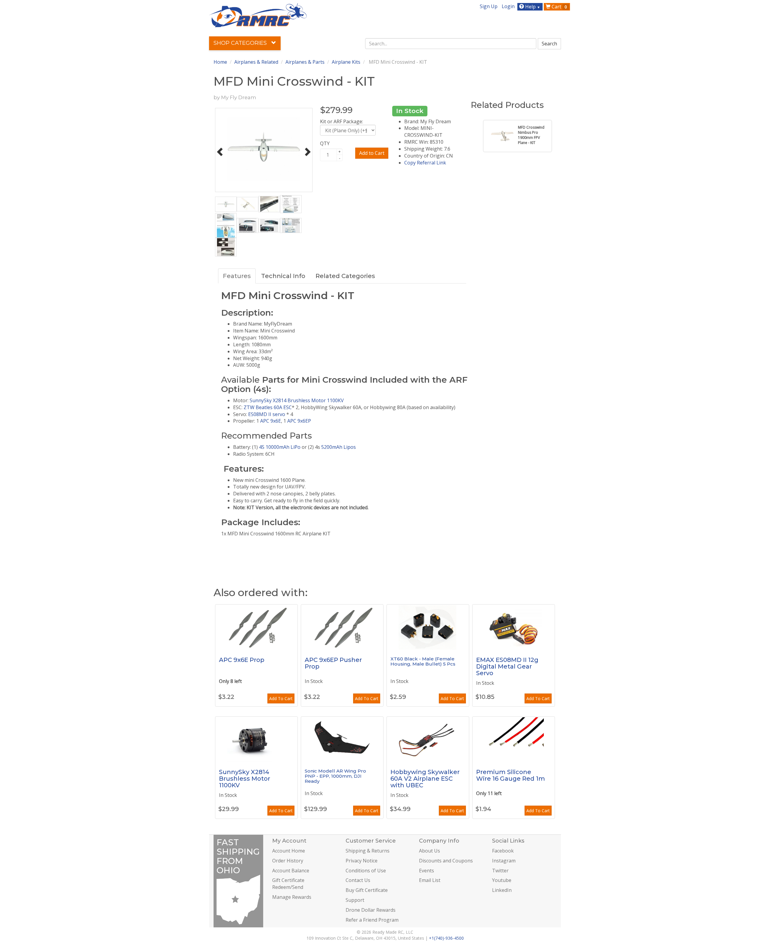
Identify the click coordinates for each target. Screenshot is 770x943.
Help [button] (532, 6)
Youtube (501, 880)
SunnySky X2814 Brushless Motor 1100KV (297, 400)
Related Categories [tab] (345, 276)
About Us (429, 850)
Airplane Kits (346, 62)
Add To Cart (281, 698)
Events (426, 870)
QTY (325, 143)
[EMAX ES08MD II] (514, 627)
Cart (558, 6)
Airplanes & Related (256, 62)
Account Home (288, 850)
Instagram (504, 860)
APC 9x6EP (299, 421)
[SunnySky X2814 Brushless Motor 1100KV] (256, 739)
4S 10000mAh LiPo (279, 447)
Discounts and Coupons (446, 860)
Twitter (500, 870)
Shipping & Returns (368, 850)
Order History (287, 860)
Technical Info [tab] (283, 276)
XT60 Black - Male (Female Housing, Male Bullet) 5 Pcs (422, 661)
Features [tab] (237, 276)
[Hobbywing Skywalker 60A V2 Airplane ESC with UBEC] (428, 739)
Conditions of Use (366, 870)
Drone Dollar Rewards (371, 910)
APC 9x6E (270, 421)
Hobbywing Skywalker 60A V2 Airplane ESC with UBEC (425, 778)
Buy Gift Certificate (367, 890)
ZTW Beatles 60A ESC (268, 407)
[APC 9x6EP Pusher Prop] (342, 627)
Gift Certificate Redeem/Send (288, 883)
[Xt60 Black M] (428, 627)
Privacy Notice (361, 860)
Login (508, 6)
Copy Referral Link (425, 162)
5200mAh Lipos (338, 447)
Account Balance (290, 870)
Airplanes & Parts (305, 62)
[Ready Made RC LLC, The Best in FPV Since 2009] (258, 14)
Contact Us (358, 880)
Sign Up (488, 6)
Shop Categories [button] (241, 43)
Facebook (503, 850)
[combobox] (451, 43)
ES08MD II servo (266, 414)
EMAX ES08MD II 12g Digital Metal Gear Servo (507, 666)
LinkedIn (502, 890)
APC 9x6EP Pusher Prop (333, 663)
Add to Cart (371, 153)
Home (220, 62)
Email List (429, 880)
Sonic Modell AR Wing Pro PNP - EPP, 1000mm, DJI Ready (335, 776)
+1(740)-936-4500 (446, 938)
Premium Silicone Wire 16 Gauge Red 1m (510, 775)
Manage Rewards (291, 897)
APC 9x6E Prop (241, 659)
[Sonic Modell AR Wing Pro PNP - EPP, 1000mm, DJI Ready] (342, 739)
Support (355, 900)
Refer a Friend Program (372, 920)
